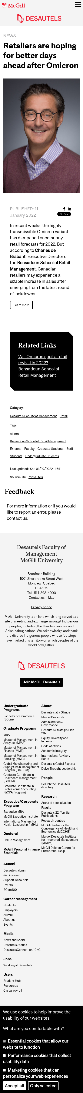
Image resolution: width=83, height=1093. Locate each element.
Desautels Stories (15, 945)
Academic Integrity (54, 750)
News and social (14, 940)
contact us (17, 518)
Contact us (36, 597)
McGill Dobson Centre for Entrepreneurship (58, 849)
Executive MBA (13, 811)
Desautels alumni (14, 870)
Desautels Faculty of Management (33, 416)
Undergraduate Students (42, 456)
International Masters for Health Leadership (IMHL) (20, 823)
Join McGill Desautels (41, 682)
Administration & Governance (52, 723)
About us (9, 919)
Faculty (29, 448)
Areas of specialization (56, 802)
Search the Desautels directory (55, 786)
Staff (69, 448)
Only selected (43, 1085)
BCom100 (10, 889)
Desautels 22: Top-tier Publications (55, 814)
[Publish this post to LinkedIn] (69, 209)
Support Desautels (15, 880)
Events (8, 885)
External (15, 448)
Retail (63, 416)
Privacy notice (41, 607)
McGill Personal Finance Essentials (21, 851)
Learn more (21, 305)
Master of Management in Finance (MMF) (20, 749)
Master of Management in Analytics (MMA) (20, 741)
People (47, 778)
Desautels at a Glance (55, 712)
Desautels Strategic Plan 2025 (57, 732)
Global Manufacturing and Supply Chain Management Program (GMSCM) (21, 767)
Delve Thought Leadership (58, 768)
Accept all (14, 1085)
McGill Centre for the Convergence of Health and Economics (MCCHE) (59, 828)
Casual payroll (12, 990)
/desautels (36, 477)
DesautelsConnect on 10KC (21, 949)
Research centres (53, 820)
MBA (6, 735)
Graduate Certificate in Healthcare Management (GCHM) (20, 778)
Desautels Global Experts (58, 763)
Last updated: (19, 469)
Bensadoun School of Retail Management (38, 441)
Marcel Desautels (52, 717)
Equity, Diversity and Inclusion (54, 740)
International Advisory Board (55, 757)
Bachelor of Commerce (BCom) (18, 718)
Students (16, 456)
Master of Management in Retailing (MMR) (20, 757)
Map (51, 597)
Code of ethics (51, 746)
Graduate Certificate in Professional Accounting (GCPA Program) (19, 789)
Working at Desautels (17, 965)
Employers (10, 910)
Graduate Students (50, 448)
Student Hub (12, 980)
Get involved (11, 875)
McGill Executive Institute (20, 816)
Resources (10, 985)
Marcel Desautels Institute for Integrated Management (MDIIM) (59, 840)
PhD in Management (16, 840)
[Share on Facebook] (64, 209)
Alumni (14, 434)
